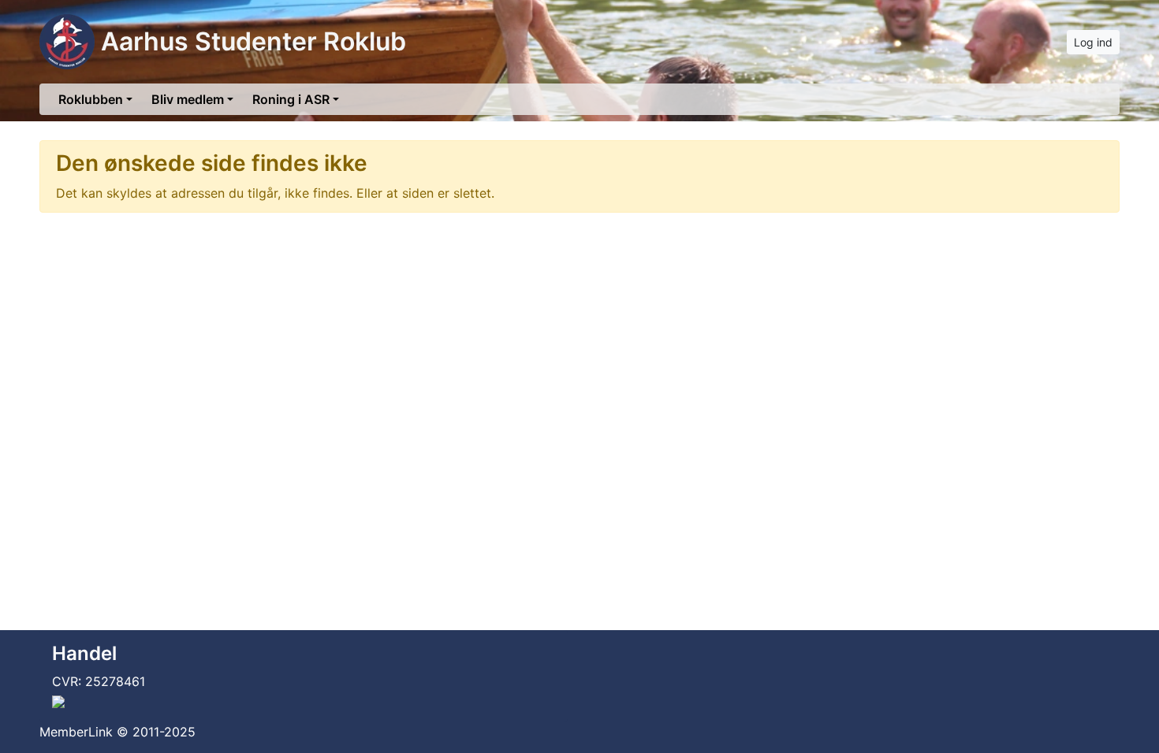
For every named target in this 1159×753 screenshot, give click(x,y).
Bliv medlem (187, 99)
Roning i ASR (291, 99)
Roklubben (90, 99)
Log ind (1093, 42)
